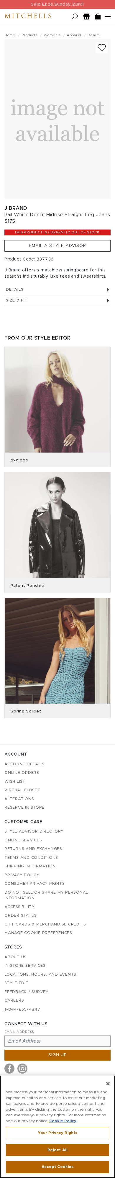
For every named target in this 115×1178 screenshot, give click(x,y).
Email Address (19, 1031)
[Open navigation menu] (108, 16)
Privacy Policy (22, 875)
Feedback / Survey (26, 992)
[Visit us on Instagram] (22, 1069)
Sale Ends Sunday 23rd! (57, 4)
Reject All (57, 1150)
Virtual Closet (22, 790)
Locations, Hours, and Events (40, 975)
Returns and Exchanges (33, 849)
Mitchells (28, 16)
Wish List (14, 782)
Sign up (57, 1055)
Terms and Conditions (31, 858)
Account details (24, 764)
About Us (15, 957)
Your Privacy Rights (57, 1133)
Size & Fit (17, 300)
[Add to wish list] (102, 47)
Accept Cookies (58, 1167)
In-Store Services (25, 966)
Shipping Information (30, 866)
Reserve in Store (24, 808)
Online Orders (21, 773)
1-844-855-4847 (22, 1009)
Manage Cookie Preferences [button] (38, 933)
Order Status (20, 916)
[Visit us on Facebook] (9, 1069)
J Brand (15, 208)
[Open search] (75, 16)
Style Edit (16, 983)
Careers (14, 1000)
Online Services (23, 840)
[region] (57, 1126)
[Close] (107, 1083)
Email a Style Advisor (57, 246)
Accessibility (19, 907)
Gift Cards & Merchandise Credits (45, 924)
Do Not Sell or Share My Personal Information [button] (46, 895)
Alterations (19, 799)
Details (14, 289)
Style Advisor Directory (33, 831)
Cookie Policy (62, 1121)
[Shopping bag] (98, 16)
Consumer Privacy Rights (34, 884)
